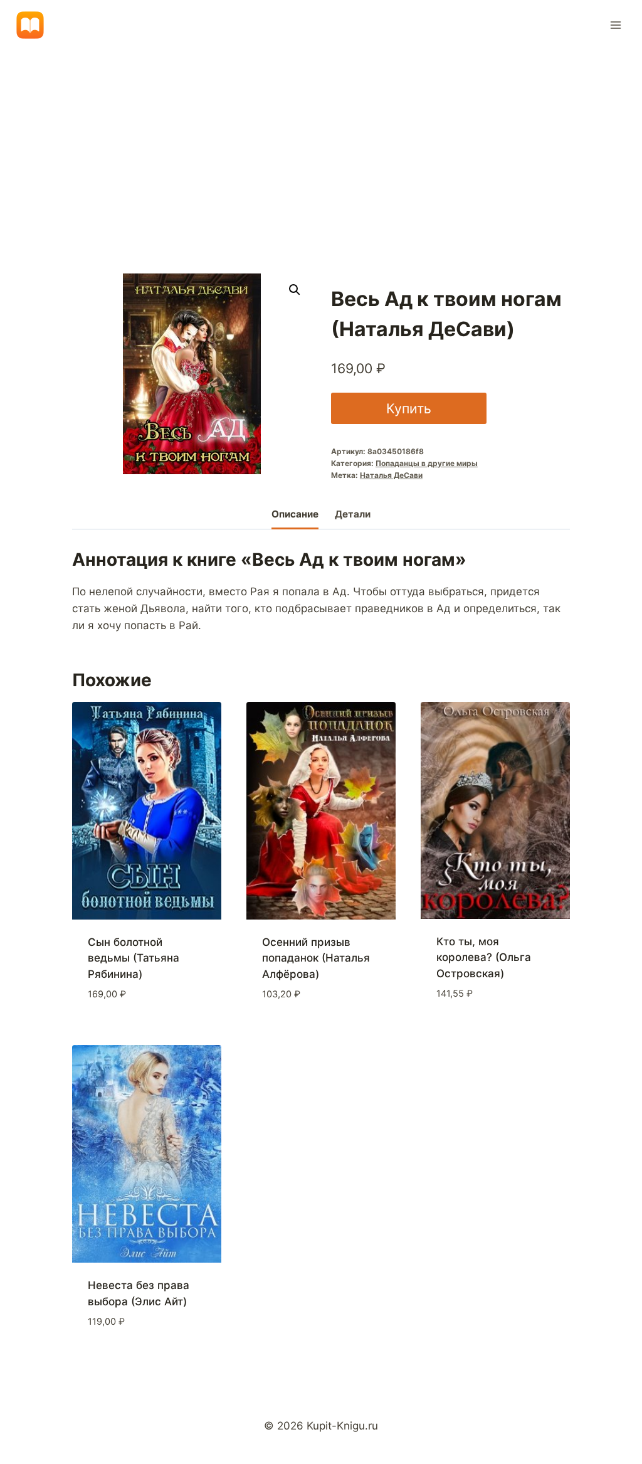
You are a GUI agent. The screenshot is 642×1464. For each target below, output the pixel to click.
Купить (408, 408)
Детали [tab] (353, 514)
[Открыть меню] (615, 24)
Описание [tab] (294, 514)
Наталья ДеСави (391, 475)
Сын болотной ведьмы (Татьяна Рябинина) (133, 958)
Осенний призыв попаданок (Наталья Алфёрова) (316, 958)
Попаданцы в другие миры (427, 463)
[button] (294, 289)
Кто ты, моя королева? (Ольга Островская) (483, 957)
